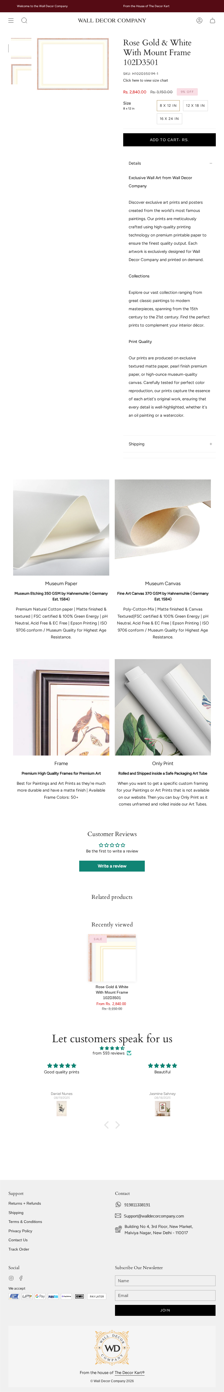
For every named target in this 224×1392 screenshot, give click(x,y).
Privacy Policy (20, 1231)
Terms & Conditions (25, 1221)
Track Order (18, 1249)
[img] (112, 1048)
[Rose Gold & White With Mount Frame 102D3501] (112, 958)
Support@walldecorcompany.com (154, 1216)
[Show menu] (11, 20)
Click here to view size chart (145, 80)
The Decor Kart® (130, 1372)
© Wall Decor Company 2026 (112, 1381)
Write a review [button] (112, 866)
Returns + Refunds (24, 1203)
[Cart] (212, 20)
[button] (24, 20)
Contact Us (18, 1240)
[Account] (199, 20)
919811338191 (137, 1205)
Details (135, 163)
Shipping (137, 444)
